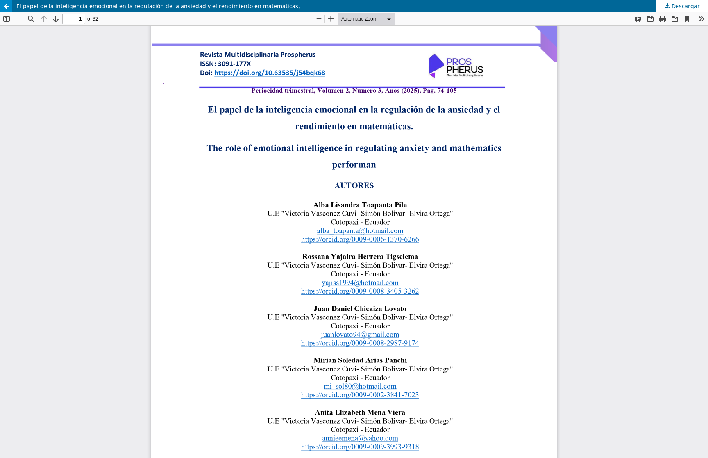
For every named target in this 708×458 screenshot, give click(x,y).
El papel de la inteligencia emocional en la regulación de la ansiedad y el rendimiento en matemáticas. (158, 6)
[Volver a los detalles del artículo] (6, 6)
